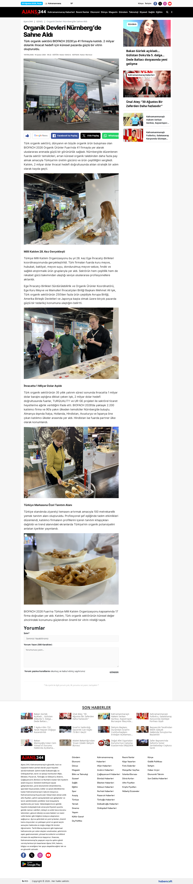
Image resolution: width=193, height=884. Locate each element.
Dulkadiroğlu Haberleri (107, 803)
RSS (26, 881)
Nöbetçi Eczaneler (130, 791)
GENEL (39, 21)
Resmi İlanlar (128, 757)
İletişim (148, 3)
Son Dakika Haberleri (158, 778)
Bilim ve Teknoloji (80, 774)
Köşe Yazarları (129, 761)
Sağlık (75, 782)
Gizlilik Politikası (155, 761)
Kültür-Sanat (78, 816)
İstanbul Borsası (129, 774)
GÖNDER (114, 672)
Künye (141, 3)
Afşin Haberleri (104, 765)
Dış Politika (77, 820)
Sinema (75, 808)
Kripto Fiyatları (129, 787)
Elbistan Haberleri (105, 782)
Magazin (76, 770)
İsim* (27, 633)
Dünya (75, 765)
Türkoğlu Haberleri (106, 799)
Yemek (75, 803)
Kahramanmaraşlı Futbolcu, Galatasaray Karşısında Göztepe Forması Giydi (157, 135)
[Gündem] (147, 33)
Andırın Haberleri (105, 770)
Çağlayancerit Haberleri (108, 774)
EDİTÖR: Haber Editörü (61, 55)
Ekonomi (76, 761)
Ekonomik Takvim (156, 774)
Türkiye (75, 799)
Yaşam (75, 812)
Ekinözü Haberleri (105, 778)
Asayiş (75, 795)
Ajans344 (28, 21)
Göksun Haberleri (105, 787)
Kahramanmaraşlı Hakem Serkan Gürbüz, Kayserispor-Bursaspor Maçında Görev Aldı (157, 119)
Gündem (76, 757)
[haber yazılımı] (165, 881)
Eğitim (75, 787)
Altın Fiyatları (128, 782)
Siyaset (75, 778)
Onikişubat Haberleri (107, 808)
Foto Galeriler (129, 765)
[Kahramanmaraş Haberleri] (147, 83)
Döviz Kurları (128, 778)
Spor (74, 791)
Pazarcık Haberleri (106, 795)
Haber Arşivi (153, 770)
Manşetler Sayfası (130, 770)
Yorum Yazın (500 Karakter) (38, 644)
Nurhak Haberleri (105, 791)
